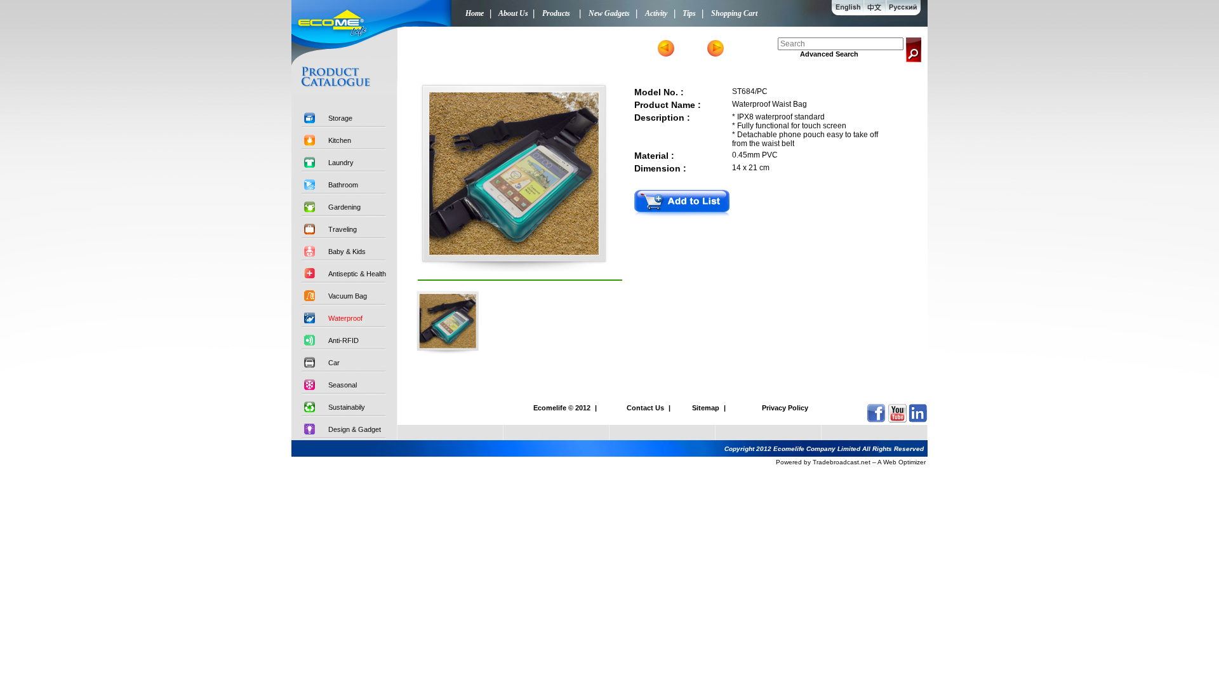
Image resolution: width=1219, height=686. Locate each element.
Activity (654, 13)
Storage (340, 118)
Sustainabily (346, 407)
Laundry (341, 162)
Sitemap (705, 408)
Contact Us (645, 408)
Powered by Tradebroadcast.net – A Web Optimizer (851, 462)
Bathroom (343, 185)
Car (334, 363)
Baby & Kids (347, 251)
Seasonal (342, 385)
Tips (687, 13)
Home (472, 13)
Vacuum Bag (347, 296)
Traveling (342, 229)
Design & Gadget (354, 429)
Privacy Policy (785, 408)
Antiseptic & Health (357, 274)
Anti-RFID (343, 340)
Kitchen (339, 140)
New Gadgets (607, 13)
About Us (511, 13)
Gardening (344, 207)
